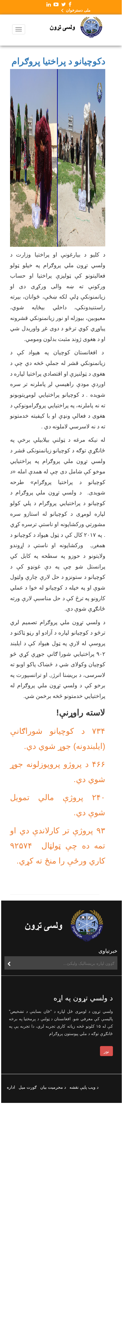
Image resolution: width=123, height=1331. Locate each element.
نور (106, 1051)
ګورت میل (28, 1087)
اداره (11, 1087)
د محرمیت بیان (53, 1087)
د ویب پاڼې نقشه (83, 1087)
